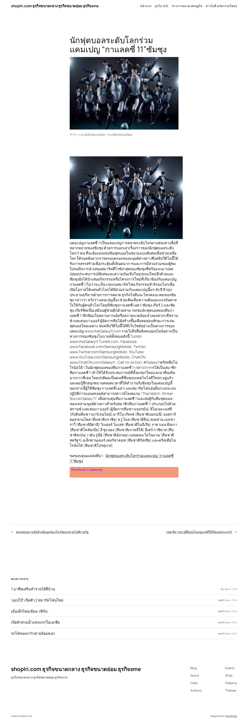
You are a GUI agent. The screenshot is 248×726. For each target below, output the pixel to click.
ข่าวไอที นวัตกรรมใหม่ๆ (93, 134)
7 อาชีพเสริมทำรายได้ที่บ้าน (33, 589)
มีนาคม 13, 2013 (229, 589)
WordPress (231, 716)
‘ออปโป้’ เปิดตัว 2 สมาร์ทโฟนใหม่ (37, 600)
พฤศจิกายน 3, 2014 (227, 622)
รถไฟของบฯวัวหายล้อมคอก (33, 633)
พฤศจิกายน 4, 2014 (227, 600)
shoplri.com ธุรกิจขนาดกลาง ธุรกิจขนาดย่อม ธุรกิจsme (55, 5)
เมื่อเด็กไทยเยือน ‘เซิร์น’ (29, 611)
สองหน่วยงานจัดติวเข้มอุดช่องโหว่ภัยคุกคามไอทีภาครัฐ (52, 532)
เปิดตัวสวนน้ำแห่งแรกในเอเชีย (35, 622)
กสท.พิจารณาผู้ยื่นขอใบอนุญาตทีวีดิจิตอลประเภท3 (199, 532)
